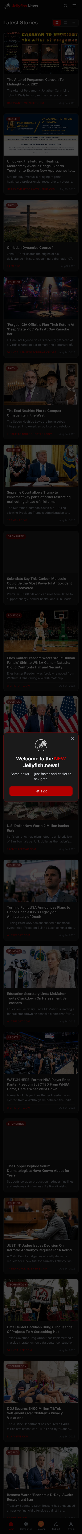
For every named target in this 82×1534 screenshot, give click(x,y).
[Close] (72, 738)
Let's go (41, 791)
